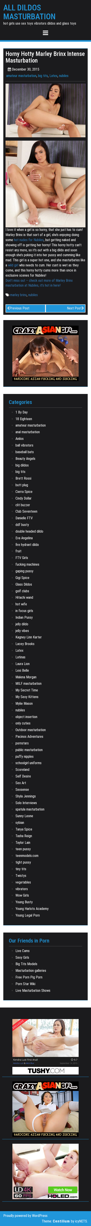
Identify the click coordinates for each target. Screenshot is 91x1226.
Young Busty (24, 902)
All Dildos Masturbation (29, 12)
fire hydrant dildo (27, 545)
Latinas (20, 657)
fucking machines (27, 564)
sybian (19, 823)
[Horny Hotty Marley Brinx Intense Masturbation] (45, 110)
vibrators (21, 889)
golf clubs (22, 591)
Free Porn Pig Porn (28, 977)
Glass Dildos (23, 584)
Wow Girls (22, 895)
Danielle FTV (24, 518)
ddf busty (22, 525)
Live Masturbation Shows (32, 990)
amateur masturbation (21, 76)
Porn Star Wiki (25, 984)
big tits (43, 76)
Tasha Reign (23, 836)
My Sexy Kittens (26, 697)
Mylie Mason (24, 703)
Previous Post (19, 308)
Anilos (19, 439)
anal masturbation (27, 432)
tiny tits (20, 869)
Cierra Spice (23, 492)
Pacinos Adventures (29, 736)
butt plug (21, 485)
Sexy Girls (22, 957)
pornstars (22, 743)
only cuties (22, 723)
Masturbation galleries (30, 970)
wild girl (13, 265)
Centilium (61, 1221)
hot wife (21, 604)
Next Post (74, 308)
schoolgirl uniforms (28, 763)
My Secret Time (26, 690)
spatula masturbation (29, 809)
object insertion (26, 717)
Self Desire (23, 776)
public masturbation (29, 750)
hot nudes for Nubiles (29, 240)
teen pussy (23, 849)
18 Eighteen (23, 419)
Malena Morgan (25, 677)
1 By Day (21, 412)
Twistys (20, 876)
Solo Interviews (26, 803)
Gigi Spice (22, 578)
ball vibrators (24, 445)
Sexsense (22, 789)
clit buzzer (22, 505)
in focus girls (24, 611)
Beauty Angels (25, 459)
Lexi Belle (22, 670)
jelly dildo (21, 624)
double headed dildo (29, 531)
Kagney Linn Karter (28, 637)
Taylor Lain (22, 842)
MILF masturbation (28, 683)
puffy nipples (24, 756)
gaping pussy (24, 571)
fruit (18, 551)
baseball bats (24, 452)
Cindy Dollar (23, 498)
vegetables (23, 882)
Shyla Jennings (25, 796)
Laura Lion (22, 664)
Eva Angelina (24, 538)
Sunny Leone (24, 816)
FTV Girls (21, 558)
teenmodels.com (26, 856)
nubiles (63, 76)
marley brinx (18, 295)
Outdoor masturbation (30, 730)
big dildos (22, 465)
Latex (53, 76)
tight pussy (23, 862)
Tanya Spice (23, 829)
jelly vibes (22, 631)
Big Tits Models (26, 964)
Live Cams (22, 951)
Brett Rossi (23, 478)
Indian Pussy (24, 617)
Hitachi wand (24, 597)
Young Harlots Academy (32, 909)
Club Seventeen (26, 511)
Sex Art (20, 783)
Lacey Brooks (24, 644)
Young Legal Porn (27, 915)
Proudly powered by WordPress (25, 1216)
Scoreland (22, 769)
